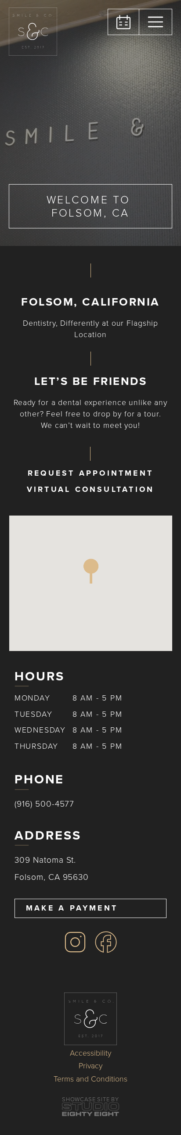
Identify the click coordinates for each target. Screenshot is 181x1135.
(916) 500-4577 (44, 803)
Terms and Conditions (90, 1079)
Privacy (90, 1066)
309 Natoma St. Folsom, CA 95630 (51, 868)
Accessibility (90, 1053)
